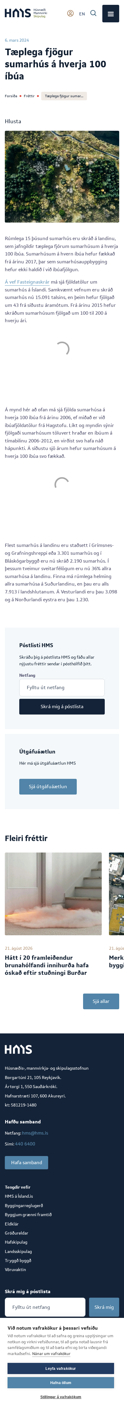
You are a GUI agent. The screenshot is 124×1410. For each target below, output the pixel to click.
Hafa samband (26, 1162)
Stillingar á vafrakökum (61, 1397)
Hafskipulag (16, 1242)
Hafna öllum (60, 1383)
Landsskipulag (18, 1251)
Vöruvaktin (15, 1269)
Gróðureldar (16, 1233)
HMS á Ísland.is (19, 1196)
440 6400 (25, 1144)
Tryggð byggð (18, 1260)
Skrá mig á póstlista (62, 706)
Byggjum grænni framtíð (28, 1214)
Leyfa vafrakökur (60, 1369)
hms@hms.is (35, 1133)
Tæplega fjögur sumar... (64, 96)
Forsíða (11, 96)
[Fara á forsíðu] (26, 13)
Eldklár (12, 1224)
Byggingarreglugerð (24, 1205)
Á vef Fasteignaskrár (27, 282)
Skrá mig (104, 1307)
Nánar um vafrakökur (51, 1353)
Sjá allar (101, 1001)
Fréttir (29, 96)
